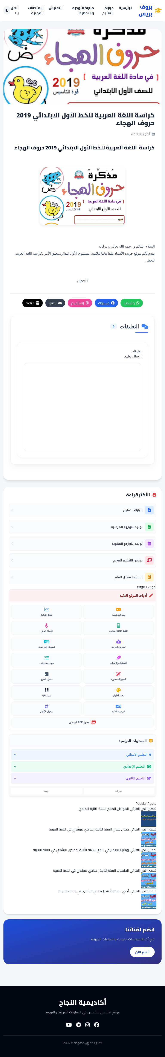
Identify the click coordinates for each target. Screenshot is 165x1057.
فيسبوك (103, 303)
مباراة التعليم (108, 10)
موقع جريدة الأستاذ (128, 253)
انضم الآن (142, 952)
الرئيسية (125, 8)
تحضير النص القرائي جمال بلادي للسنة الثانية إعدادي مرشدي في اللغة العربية (102, 829)
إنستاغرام (77, 303)
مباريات (118, 791)
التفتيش (56, 8)
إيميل (53, 303)
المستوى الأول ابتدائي (75, 253)
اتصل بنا (15, 10)
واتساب (129, 303)
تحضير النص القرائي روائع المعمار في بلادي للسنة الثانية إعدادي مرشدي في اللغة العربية (94, 850)
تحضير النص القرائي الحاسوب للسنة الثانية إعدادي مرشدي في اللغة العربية (104, 870)
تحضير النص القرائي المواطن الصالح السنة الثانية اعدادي (117, 808)
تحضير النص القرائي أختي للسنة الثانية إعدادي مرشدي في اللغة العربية (107, 891)
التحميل (82, 280)
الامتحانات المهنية (36, 10)
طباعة (30, 303)
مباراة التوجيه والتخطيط (83, 10)
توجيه (46, 791)
